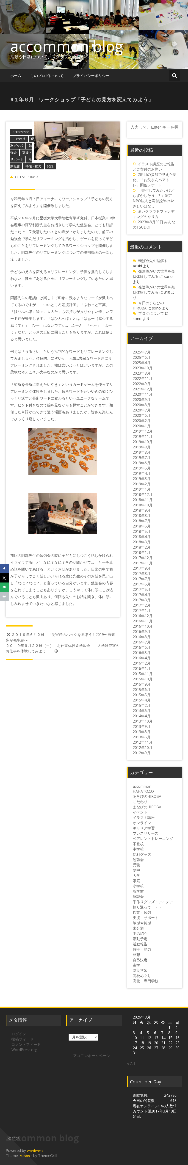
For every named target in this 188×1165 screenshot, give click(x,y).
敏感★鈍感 (142, 922)
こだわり (19, 138)
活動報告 (140, 944)
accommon (21, 132)
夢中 (136, 870)
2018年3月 (141, 541)
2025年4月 (141, 362)
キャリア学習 (144, 828)
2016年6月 (141, 647)
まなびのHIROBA (147, 806)
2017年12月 (142, 557)
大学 (136, 875)
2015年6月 (141, 689)
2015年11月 (142, 673)
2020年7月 (141, 410)
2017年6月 (141, 584)
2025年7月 (141, 352)
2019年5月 (141, 468)
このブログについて (47, 75)
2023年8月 (141, 373)
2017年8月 (141, 573)
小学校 (138, 886)
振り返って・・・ (147, 907)
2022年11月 (142, 378)
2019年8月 (141, 452)
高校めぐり (142, 975)
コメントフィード (26, 1044)
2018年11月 (142, 499)
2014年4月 (141, 715)
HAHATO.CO (143, 791)
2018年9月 (141, 510)
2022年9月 (141, 383)
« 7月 (131, 1063)
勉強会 (138, 859)
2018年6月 (141, 526)
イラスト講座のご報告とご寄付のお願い (153, 166)
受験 (136, 864)
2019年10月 (142, 441)
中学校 (138, 849)
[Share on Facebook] (4, 568)
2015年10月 (142, 679)
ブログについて (151, 313)
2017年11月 (142, 563)
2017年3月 (141, 599)
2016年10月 (142, 626)
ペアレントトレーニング (153, 838)
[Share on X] (4, 577)
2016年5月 (141, 652)
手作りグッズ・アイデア (153, 901)
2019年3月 (141, 478)
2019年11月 (142, 436)
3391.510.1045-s (26, 177)
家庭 (136, 880)
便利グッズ (142, 854)
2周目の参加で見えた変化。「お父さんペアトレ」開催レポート (155, 180)
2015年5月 (141, 694)
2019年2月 (141, 483)
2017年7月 (141, 578)
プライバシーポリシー (91, 75)
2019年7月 (141, 457)
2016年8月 (141, 636)
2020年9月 (141, 399)
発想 (50, 166)
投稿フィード (22, 1039)
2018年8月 (141, 515)
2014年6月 (141, 710)
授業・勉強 (142, 912)
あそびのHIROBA (147, 796)
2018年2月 (141, 547)
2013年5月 (141, 737)
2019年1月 (141, 489)
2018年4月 (141, 536)
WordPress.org (24, 1049)
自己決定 (140, 959)
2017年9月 (141, 568)
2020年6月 (141, 415)
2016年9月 (141, 631)
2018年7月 (141, 520)
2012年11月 (142, 742)
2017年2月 (141, 605)
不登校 (138, 843)
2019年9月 (141, 447)
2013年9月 (141, 726)
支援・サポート (145, 917)
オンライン (142, 822)
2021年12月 (142, 389)
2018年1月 (141, 552)
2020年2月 (141, 420)
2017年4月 (141, 594)
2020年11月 (142, 394)
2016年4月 (141, 657)
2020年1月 (141, 425)
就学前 (138, 891)
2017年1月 (141, 610)
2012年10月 (142, 747)
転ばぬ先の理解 (151, 260)
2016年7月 (141, 642)
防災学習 (140, 970)
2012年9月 (141, 752)
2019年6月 (141, 462)
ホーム (15, 75)
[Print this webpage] (4, 596)
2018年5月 (141, 531)
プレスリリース (145, 833)
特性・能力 (33, 166)
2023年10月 (142, 367)
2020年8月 (141, 404)
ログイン (18, 1033)
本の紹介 (140, 933)
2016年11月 (142, 621)
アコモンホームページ (91, 1055)
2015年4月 (141, 700)
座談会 (138, 896)
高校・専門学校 (145, 980)
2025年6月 (141, 357)
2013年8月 (141, 731)
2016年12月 (142, 615)
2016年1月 (141, 668)
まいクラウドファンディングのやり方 (153, 214)
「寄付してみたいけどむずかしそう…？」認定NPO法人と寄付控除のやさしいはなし (153, 198)
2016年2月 (141, 663)
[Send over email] (4, 587)
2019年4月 (141, 473)
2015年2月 (141, 705)
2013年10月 (142, 721)
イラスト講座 (144, 817)
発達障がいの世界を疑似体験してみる (154, 274)
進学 (136, 965)
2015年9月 (141, 684)
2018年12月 (142, 494)
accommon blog (66, 46)
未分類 (138, 928)
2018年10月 (142, 505)
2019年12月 (142, 431)
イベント (140, 812)
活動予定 (140, 938)
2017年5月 (141, 589)
